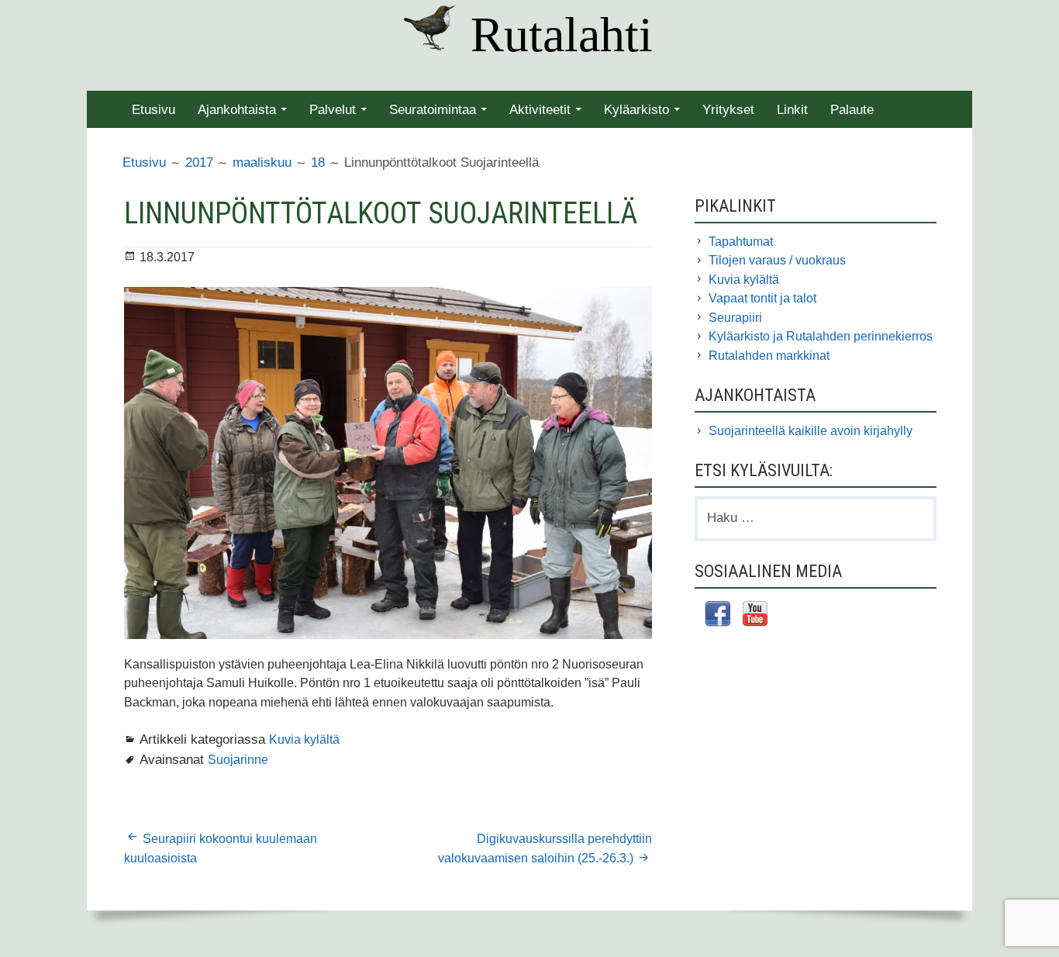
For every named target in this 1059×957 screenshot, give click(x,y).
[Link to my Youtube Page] (755, 616)
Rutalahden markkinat (769, 355)
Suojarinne (238, 759)
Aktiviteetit (540, 109)
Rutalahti (562, 34)
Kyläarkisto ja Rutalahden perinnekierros (821, 336)
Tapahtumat (741, 241)
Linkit (792, 109)
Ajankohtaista (237, 109)
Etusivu (153, 109)
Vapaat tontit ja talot (762, 298)
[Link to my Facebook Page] (717, 616)
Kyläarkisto (636, 109)
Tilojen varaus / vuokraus (777, 260)
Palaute (852, 109)
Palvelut (332, 109)
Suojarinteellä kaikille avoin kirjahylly (810, 430)
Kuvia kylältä (304, 739)
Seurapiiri (735, 317)
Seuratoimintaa (432, 109)
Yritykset (728, 109)
